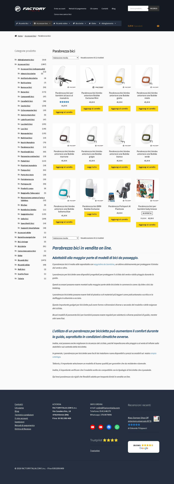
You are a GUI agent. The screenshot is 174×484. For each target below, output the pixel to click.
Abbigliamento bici (26, 59)
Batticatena (26, 82)
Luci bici (24, 128)
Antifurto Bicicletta (29, 78)
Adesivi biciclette (28, 73)
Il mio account (59, 8)
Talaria (21, 278)
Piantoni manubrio (29, 165)
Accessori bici (42, 23)
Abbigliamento (107, 23)
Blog (114, 8)
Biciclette (79, 23)
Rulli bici (21, 269)
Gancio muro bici (28, 115)
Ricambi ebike (62, 23)
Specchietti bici (27, 223)
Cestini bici (25, 106)
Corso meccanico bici (63, 14)
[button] (143, 447)
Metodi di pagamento (77, 8)
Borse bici (25, 92)
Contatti (105, 8)
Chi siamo (94, 8)
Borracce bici (26, 87)
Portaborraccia (27, 179)
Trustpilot (95, 450)
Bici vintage (23, 241)
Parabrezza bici (27, 147)
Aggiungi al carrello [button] (64, 112)
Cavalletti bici (27, 101)
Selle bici (24, 218)
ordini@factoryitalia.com (108, 407)
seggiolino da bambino (104, 264)
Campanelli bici (27, 96)
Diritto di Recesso (23, 428)
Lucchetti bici (26, 124)
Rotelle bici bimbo (28, 209)
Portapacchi (26, 184)
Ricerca (153, 8)
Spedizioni (19, 421)
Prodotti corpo (27, 188)
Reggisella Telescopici (30, 193)
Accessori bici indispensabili (33, 69)
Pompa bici (25, 170)
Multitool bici (26, 138)
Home (20, 36)
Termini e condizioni (24, 414)
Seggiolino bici (27, 214)
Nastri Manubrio (28, 142)
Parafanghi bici (27, 151)
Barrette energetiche (26, 237)
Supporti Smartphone (30, 228)
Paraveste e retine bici (30, 156)
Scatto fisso (23, 274)
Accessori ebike (24, 232)
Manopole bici (27, 133)
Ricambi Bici (23, 23)
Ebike (94, 23)
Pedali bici (25, 161)
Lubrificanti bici (28, 119)
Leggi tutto (92, 167)
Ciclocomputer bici (29, 110)
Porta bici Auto (27, 174)
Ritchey (24, 205)
